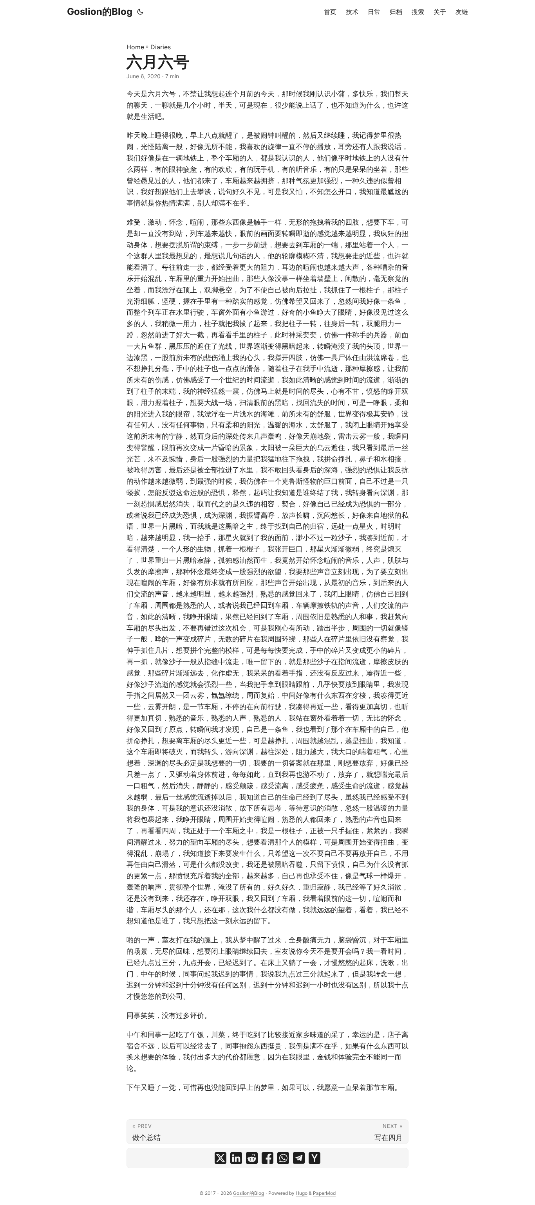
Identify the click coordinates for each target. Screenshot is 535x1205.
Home (135, 47)
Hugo (301, 1193)
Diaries (160, 47)
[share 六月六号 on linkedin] (236, 1158)
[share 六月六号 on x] (220, 1158)
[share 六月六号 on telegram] (299, 1158)
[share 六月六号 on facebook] (267, 1158)
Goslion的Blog (99, 11)
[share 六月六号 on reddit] (252, 1158)
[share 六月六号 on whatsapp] (283, 1158)
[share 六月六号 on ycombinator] (314, 1158)
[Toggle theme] (140, 11)
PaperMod (324, 1193)
